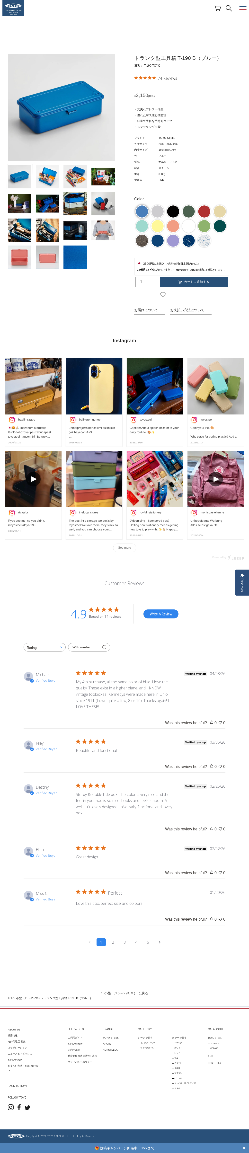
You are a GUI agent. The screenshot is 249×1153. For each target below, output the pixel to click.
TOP (11, 998)
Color (139, 199)
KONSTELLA (110, 1049)
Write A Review (161, 614)
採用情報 (13, 1035)
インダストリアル (148, 1043)
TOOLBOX (214, 1043)
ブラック (178, 1043)
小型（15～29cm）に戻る (126, 993)
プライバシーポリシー (80, 1062)
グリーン (178, 1063)
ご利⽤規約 (74, 1049)
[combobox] (45, 647)
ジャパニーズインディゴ (185, 1083)
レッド (177, 1053)
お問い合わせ (15, 1059)
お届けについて (146, 310)
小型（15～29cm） (28, 998)
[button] (142, 211)
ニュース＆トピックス (20, 1053)
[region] (124, 1148)
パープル (178, 1078)
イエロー (178, 1068)
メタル (177, 1088)
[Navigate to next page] (159, 942)
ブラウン (178, 1073)
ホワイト (178, 1048)
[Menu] (243, 8)
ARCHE (107, 1043)
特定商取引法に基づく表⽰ (82, 1056)
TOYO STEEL (111, 1037)
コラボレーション (17, 1047)
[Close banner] (244, 1148)
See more (124, 547)
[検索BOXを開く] (229, 8)
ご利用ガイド (75, 1037)
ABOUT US (14, 1029)
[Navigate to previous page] (89, 942)
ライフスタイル (147, 1048)
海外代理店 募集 (17, 1041)
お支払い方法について (187, 310)
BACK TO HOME (18, 1086)
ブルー (177, 1058)
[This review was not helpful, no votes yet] (220, 723)
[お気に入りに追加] (164, 294)
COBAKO (214, 1048)
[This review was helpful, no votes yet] (211, 723)
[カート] (217, 8)
